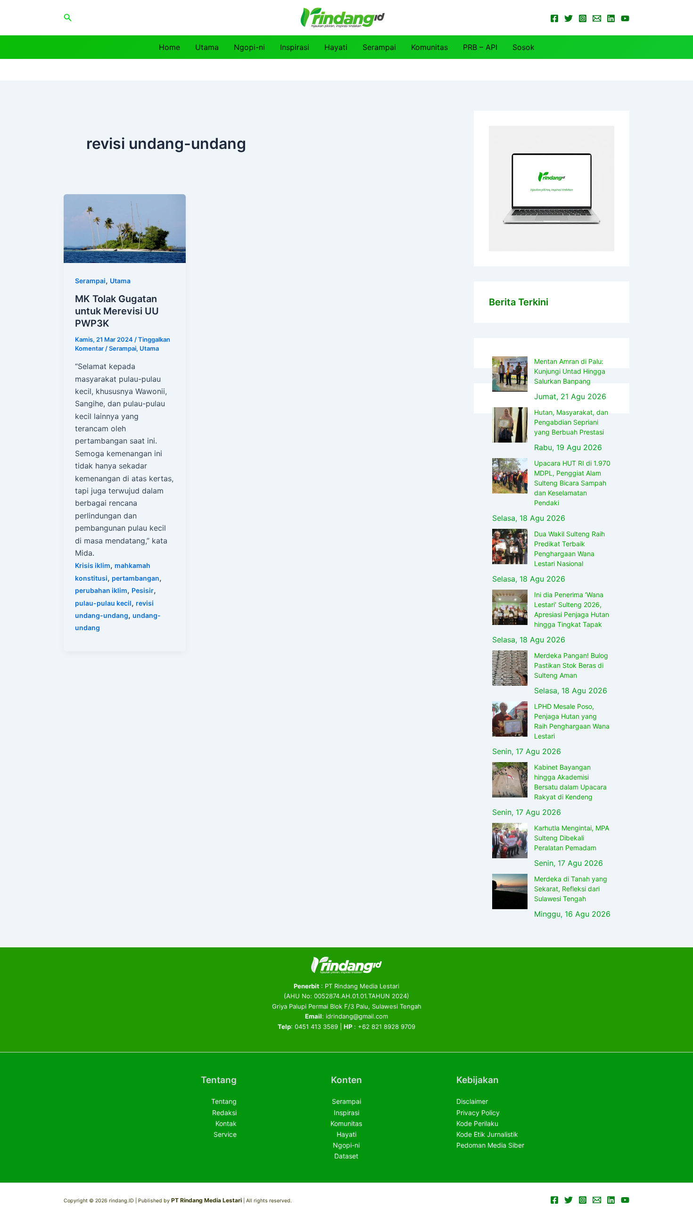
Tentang (224, 1101)
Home (169, 47)
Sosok (523, 47)
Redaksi (224, 1113)
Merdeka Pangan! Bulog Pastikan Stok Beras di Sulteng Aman (571, 665)
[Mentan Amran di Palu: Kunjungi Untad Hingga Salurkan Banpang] (510, 374)
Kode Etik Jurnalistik (487, 1134)
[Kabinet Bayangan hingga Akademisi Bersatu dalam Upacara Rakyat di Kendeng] (510, 779)
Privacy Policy (478, 1113)
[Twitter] (568, 18)
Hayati (335, 47)
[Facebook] (554, 18)
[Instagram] (582, 18)
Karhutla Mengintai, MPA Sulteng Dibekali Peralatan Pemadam (571, 838)
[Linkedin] (611, 18)
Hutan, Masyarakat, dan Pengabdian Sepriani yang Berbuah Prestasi (571, 422)
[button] (68, 18)
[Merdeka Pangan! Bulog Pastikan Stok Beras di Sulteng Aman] (510, 668)
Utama (207, 47)
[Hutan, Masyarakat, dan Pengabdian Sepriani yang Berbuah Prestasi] (510, 425)
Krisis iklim (92, 565)
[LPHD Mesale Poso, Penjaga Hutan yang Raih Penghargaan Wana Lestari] (510, 719)
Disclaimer (472, 1101)
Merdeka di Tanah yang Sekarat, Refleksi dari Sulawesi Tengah (570, 889)
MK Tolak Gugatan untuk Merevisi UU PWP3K (117, 311)
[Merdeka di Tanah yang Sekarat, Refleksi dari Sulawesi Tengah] (510, 891)
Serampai (379, 47)
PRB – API (480, 47)
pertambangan (135, 578)
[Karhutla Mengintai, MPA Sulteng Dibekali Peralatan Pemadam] (510, 840)
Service (225, 1134)
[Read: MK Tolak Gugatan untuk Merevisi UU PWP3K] (125, 227)
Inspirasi (294, 47)
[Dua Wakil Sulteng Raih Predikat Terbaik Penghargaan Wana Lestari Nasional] (510, 546)
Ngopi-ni (249, 47)
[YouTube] (625, 18)
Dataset (346, 1156)
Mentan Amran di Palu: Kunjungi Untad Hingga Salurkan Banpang (569, 371)
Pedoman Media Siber (490, 1145)
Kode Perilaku (477, 1123)
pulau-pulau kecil (103, 603)
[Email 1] (597, 18)
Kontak (226, 1123)
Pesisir (143, 590)
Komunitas (429, 47)
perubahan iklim (101, 590)
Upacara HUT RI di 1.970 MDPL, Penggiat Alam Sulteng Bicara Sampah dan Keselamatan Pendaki (572, 483)
